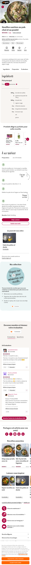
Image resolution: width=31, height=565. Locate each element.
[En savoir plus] (9, 247)
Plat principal (20, 43)
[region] (15, 553)
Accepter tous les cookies (15, 562)
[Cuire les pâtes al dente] (22, 487)
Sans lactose (6, 43)
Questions (20, 337)
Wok (13, 43)
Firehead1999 (12, 373)
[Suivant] (27, 139)
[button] (5, 351)
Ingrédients (6, 69)
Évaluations (24, 69)
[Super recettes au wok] (8, 487)
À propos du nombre (17, 84)
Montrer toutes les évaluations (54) (14, 418)
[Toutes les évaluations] (5, 32)
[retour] (3, 7)
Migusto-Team (12, 394)
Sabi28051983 (12, 350)
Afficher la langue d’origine (9, 364)
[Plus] (26, 367)
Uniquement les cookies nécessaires (15, 558)
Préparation (15, 69)
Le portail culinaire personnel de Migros (12, 502)
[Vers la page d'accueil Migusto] (6, 1)
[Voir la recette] (8, 456)
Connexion (16, 306)
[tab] (15, 534)
